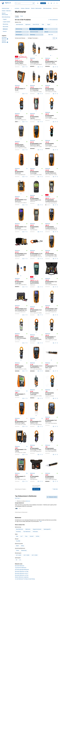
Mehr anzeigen (36, 489)
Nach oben (55, 489)
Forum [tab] (21, 16)
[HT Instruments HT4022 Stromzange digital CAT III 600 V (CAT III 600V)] (21, 331)
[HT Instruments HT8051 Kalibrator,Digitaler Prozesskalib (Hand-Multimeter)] (36, 220)
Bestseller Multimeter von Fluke (21, 571)
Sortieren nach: (18, 38)
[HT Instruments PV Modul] (21, 82)
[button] (26, 58)
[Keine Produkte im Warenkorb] (57, 3)
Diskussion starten (53, 497)
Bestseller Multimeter (19, 565)
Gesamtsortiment (5, 8)
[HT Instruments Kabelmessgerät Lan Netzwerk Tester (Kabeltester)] (36, 193)
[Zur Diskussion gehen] (36, 504)
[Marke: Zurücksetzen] (42, 29)
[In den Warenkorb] (27, 67)
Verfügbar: (30, 38)
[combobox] (24, 38)
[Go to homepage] (6, 3)
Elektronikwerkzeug (6, 17)
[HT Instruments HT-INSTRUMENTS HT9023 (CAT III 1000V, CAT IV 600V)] (51, 331)
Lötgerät (5, 19)
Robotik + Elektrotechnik (5, 14)
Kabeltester (27, 24)
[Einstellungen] (38, 3)
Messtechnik (5, 26)
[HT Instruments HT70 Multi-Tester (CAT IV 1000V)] (51, 359)
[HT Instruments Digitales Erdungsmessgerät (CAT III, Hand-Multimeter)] (36, 110)
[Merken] (25, 67)
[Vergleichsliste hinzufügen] (23, 67)
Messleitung (5, 24)
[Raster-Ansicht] (54, 38)
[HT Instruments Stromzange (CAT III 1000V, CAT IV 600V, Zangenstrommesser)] (36, 165)
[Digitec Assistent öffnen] (48, 3)
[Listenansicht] (56, 38)
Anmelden (43, 3)
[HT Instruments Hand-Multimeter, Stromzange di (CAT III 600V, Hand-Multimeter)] (51, 275)
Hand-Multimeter (19, 24)
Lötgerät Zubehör (6, 21)
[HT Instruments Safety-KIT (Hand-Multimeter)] (36, 470)
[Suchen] (16, 3)
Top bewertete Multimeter (20, 567)
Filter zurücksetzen (54, 19)
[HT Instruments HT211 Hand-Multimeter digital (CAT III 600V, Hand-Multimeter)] (36, 359)
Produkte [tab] (17, 16)
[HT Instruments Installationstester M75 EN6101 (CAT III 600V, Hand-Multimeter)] (51, 193)
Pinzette (5, 31)
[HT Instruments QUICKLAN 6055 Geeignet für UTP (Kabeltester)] (36, 275)
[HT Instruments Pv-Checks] (21, 386)
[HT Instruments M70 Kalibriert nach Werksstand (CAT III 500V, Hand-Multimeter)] (36, 414)
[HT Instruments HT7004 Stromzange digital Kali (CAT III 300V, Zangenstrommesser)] (51, 442)
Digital (48, 24)
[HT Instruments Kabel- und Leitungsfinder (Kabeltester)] (21, 247)
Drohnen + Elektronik (6, 10)
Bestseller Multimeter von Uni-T (21, 573)
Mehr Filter (50, 34)
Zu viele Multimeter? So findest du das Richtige (25, 579)
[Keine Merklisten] (54, 3)
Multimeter (5, 29)
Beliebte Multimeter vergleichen (21, 577)
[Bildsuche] (33, 3)
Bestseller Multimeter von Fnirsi (21, 575)
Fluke (43, 24)
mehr (41, 521)
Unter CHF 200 (36, 24)
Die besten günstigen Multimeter (22, 569)
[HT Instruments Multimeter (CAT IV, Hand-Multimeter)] (21, 165)
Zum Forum (17, 498)
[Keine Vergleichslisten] (51, 3)
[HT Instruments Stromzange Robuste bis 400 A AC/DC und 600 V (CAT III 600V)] (36, 331)
